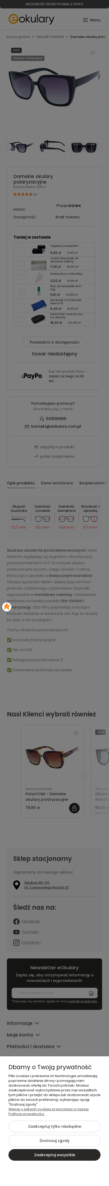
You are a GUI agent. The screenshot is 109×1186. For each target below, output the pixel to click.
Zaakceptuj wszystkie (54, 1155)
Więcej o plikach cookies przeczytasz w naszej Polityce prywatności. (48, 1111)
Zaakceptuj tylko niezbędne (54, 1126)
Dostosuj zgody (55, 1140)
